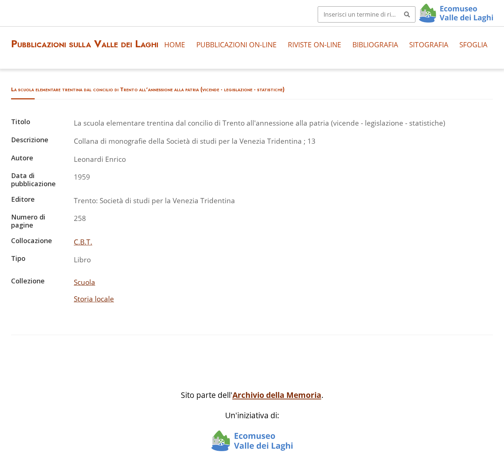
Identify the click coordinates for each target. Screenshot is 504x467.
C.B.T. (83, 242)
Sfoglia (473, 45)
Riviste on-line (314, 45)
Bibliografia (375, 45)
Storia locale (94, 299)
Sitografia (428, 45)
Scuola (84, 282)
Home (174, 45)
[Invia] (406, 14)
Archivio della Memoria (276, 395)
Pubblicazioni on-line (236, 45)
